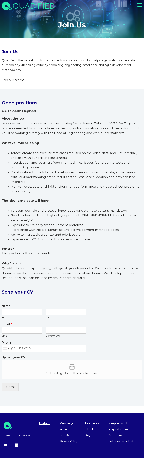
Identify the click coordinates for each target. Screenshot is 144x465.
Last (48, 317)
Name (7, 306)
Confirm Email (54, 335)
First (4, 317)
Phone (6, 342)
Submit (10, 387)
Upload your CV (13, 357)
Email (7, 324)
